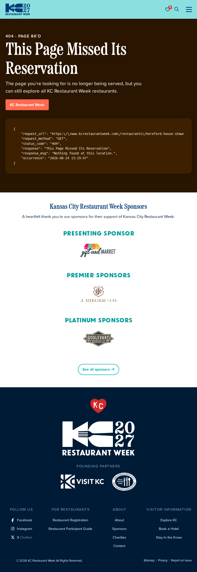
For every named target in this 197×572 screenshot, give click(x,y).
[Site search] (176, 9)
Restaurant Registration (70, 520)
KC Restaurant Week (27, 105)
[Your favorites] (167, 9)
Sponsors (119, 528)
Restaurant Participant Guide (70, 528)
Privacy (162, 560)
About (119, 520)
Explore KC (168, 520)
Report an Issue (181, 560)
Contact (119, 545)
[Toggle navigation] (189, 9)
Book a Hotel (169, 528)
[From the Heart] (98, 406)
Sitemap (149, 560)
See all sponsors (96, 369)
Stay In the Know (169, 537)
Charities (119, 537)
